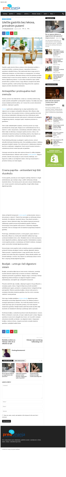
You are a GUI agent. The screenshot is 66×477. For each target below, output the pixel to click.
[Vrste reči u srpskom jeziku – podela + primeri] (48, 134)
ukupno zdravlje (23, 298)
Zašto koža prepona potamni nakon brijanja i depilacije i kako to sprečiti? (21, 376)
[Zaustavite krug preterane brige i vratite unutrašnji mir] (36, 367)
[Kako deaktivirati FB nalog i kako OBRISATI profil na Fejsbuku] (48, 141)
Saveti (7, 17)
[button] (63, 14)
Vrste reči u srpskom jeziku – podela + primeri (58, 134)
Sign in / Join (4, 2)
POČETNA (5, 13)
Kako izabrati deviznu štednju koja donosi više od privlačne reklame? (58, 76)
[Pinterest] (11, 33)
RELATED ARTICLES (7, 360)
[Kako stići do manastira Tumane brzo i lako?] (54, 93)
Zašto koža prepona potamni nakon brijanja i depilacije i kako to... (58, 61)
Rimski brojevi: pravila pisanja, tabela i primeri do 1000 (58, 126)
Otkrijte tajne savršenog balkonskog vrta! (34, 341)
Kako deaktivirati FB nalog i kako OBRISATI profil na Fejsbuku (58, 142)
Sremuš (4, 109)
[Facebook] (4, 33)
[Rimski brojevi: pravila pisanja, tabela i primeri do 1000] (48, 127)
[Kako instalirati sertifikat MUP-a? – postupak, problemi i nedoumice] (48, 119)
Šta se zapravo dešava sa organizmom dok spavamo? (8, 375)
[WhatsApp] (15, 33)
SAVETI (45, 13)
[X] (7, 33)
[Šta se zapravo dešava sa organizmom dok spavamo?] (8, 367)
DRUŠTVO (11, 13)
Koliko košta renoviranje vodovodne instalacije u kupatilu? (58, 68)
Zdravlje (12, 17)
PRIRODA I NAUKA (36, 13)
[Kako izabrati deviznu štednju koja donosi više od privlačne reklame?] (48, 76)
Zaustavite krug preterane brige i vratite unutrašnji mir (36, 375)
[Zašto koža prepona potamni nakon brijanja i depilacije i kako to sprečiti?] (22, 367)
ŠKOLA (51, 13)
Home (3, 17)
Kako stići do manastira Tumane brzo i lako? (52, 101)
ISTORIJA (19, 13)
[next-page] (41, 361)
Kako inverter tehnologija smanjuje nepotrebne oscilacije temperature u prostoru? (58, 52)
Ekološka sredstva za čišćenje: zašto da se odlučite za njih (8, 341)
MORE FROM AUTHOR (20, 360)
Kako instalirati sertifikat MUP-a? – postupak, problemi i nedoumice (58, 119)
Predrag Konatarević (8, 28)
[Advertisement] (22, 201)
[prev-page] (39, 361)
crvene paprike (23, 215)
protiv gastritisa (32, 154)
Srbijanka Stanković (50, 38)
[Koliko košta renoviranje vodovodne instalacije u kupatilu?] (48, 68)
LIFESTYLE (26, 13)
